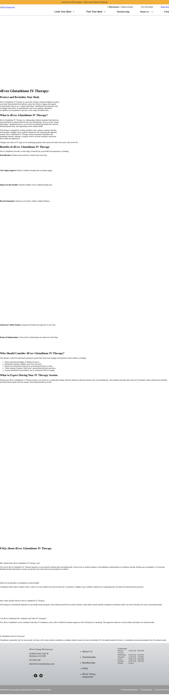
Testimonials (89, 657)
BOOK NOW (5, 541)
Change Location (126, 7)
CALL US (4, 543)
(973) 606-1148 (34, 660)
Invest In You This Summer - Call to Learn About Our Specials (84, 2)
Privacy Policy (146, 690)
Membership (123, 11)
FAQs (85, 668)
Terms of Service (162, 690)
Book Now (165, 7)
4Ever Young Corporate (88, 675)
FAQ (166, 11)
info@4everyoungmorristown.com (41, 664)
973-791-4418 (147, 7)
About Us (144, 11)
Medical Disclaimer (130, 690)
